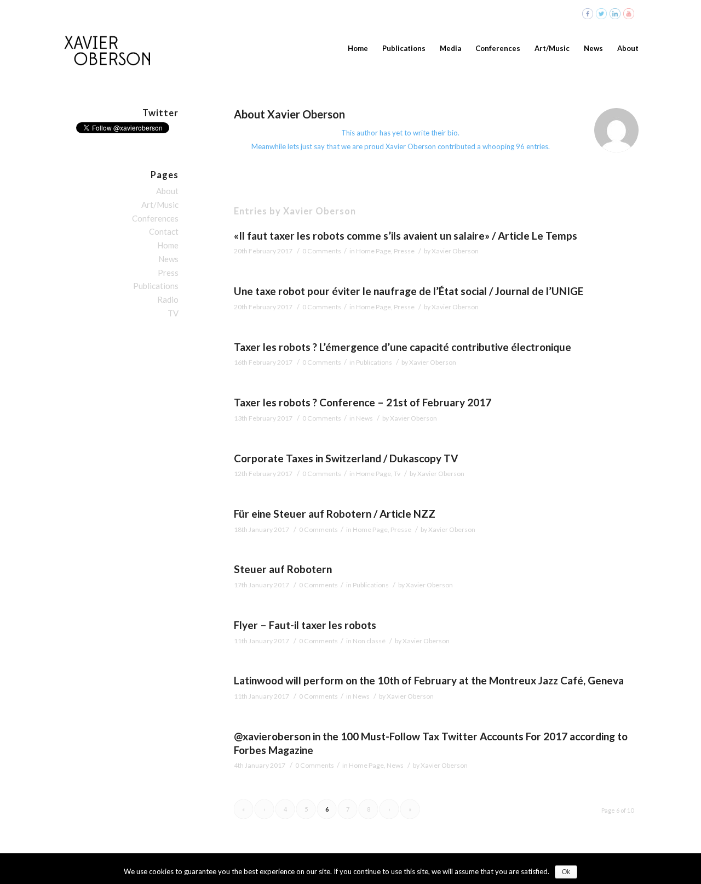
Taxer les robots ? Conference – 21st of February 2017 (362, 402)
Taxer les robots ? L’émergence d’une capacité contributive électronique (402, 347)
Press (168, 272)
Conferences (155, 218)
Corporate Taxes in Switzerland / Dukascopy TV (346, 458)
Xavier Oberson (455, 251)
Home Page (373, 251)
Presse (404, 251)
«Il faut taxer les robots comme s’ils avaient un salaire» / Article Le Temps (405, 235)
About (167, 191)
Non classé (369, 641)
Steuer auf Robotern (283, 569)
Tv (397, 473)
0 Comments (321, 251)
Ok (566, 872)
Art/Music (160, 204)
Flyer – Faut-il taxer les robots (305, 625)
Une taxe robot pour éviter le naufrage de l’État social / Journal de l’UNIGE (408, 291)
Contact (164, 231)
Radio (168, 299)
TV (173, 313)
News (364, 418)
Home (168, 245)
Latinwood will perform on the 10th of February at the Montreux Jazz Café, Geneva (429, 680)
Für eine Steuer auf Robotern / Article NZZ (334, 513)
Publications (374, 362)
